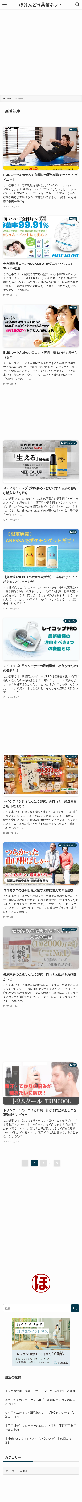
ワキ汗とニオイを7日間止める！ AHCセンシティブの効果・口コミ (40, 1414)
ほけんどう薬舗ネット (41, 4)
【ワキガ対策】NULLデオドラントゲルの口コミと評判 (41, 1391)
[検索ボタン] (77, 4)
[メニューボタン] (4, 4)
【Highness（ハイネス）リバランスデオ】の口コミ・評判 (40, 1440)
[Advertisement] (41, 52)
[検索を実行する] (75, 1308)
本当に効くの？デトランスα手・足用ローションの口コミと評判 (40, 1401)
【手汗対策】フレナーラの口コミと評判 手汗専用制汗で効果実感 (40, 1427)
